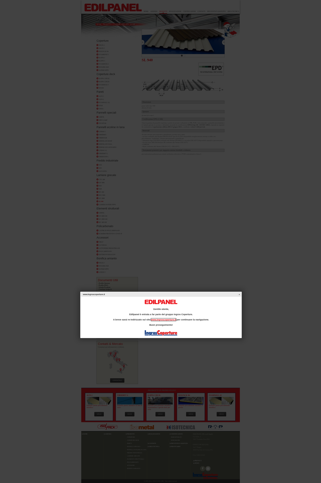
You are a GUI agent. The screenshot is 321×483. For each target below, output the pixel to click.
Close (239, 294)
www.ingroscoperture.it (163, 319)
